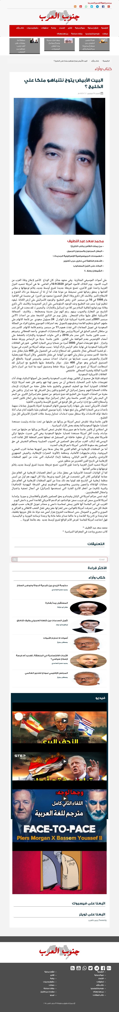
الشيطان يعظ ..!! (93, 271)
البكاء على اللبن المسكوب (87, 266)
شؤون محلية (93, 28)
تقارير (70, 28)
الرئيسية (104, 28)
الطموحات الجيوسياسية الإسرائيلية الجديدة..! (77, 256)
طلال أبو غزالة (62, 607)
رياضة (53, 28)
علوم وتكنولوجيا (92, 34)
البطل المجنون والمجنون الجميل (84, 251)
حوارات (105, 34)
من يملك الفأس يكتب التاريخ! (86, 246)
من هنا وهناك (62, 34)
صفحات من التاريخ (47, 992)
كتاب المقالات (98, 995)
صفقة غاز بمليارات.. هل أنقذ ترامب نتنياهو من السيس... (20, 46)
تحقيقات (44, 28)
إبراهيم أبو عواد (62, 625)
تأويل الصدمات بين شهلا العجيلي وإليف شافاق (42, 620)
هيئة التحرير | (99, 3)
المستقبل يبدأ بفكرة (56, 603)
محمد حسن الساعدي (60, 590)
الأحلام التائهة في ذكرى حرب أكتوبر (82, 261)
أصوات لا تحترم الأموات (55, 638)
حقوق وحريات (32, 28)
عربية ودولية (80, 28)
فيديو (100, 698)
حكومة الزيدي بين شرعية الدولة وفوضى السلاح (42, 585)
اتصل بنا (91, 3)
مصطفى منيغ (62, 642)
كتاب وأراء (20, 28)
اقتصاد (62, 28)
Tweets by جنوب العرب (97, 920)
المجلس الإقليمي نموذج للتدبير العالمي (46, 673)
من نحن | (108, 3)
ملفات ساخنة (77, 34)
